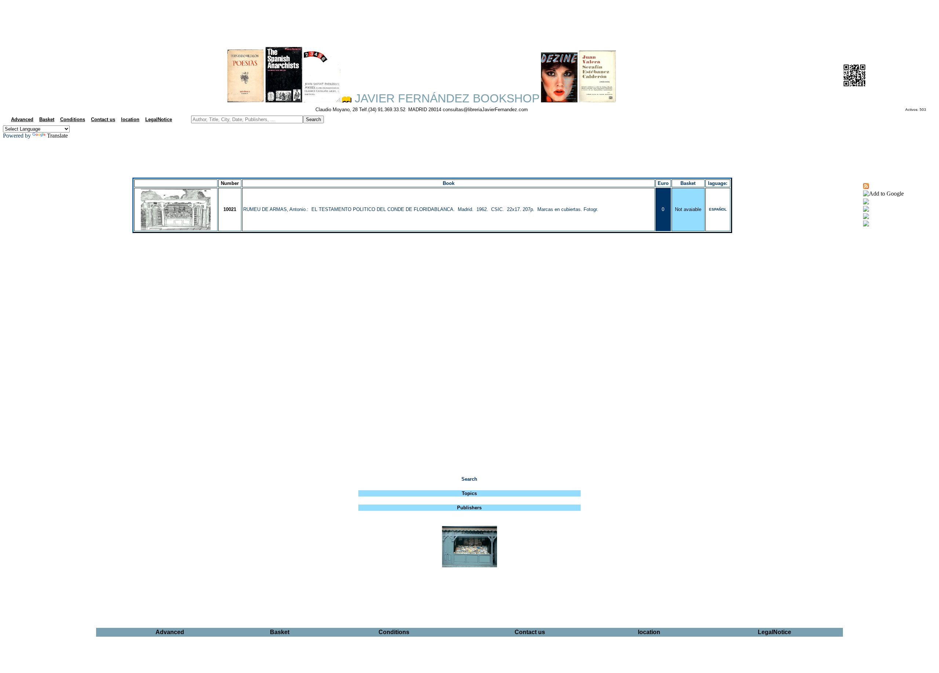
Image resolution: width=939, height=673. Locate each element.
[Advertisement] (469, 20)
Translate (57, 135)
